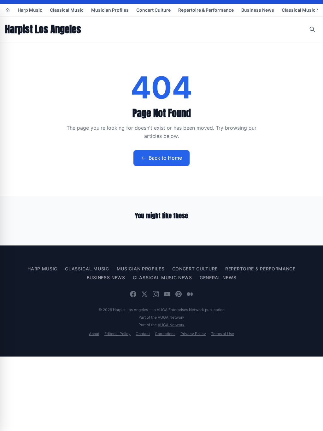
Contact (143, 333)
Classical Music (67, 10)
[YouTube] (167, 294)
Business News (257, 10)
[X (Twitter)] (144, 294)
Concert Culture (153, 10)
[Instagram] (156, 294)
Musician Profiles (110, 10)
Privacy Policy (193, 333)
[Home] (7, 10)
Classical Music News (162, 277)
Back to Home (165, 158)
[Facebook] (133, 294)
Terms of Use (222, 333)
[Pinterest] (178, 294)
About (94, 333)
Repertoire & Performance (206, 10)
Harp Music (30, 10)
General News (218, 277)
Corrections (165, 333)
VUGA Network (171, 324)
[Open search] (312, 29)
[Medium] (190, 294)
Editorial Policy (117, 333)
